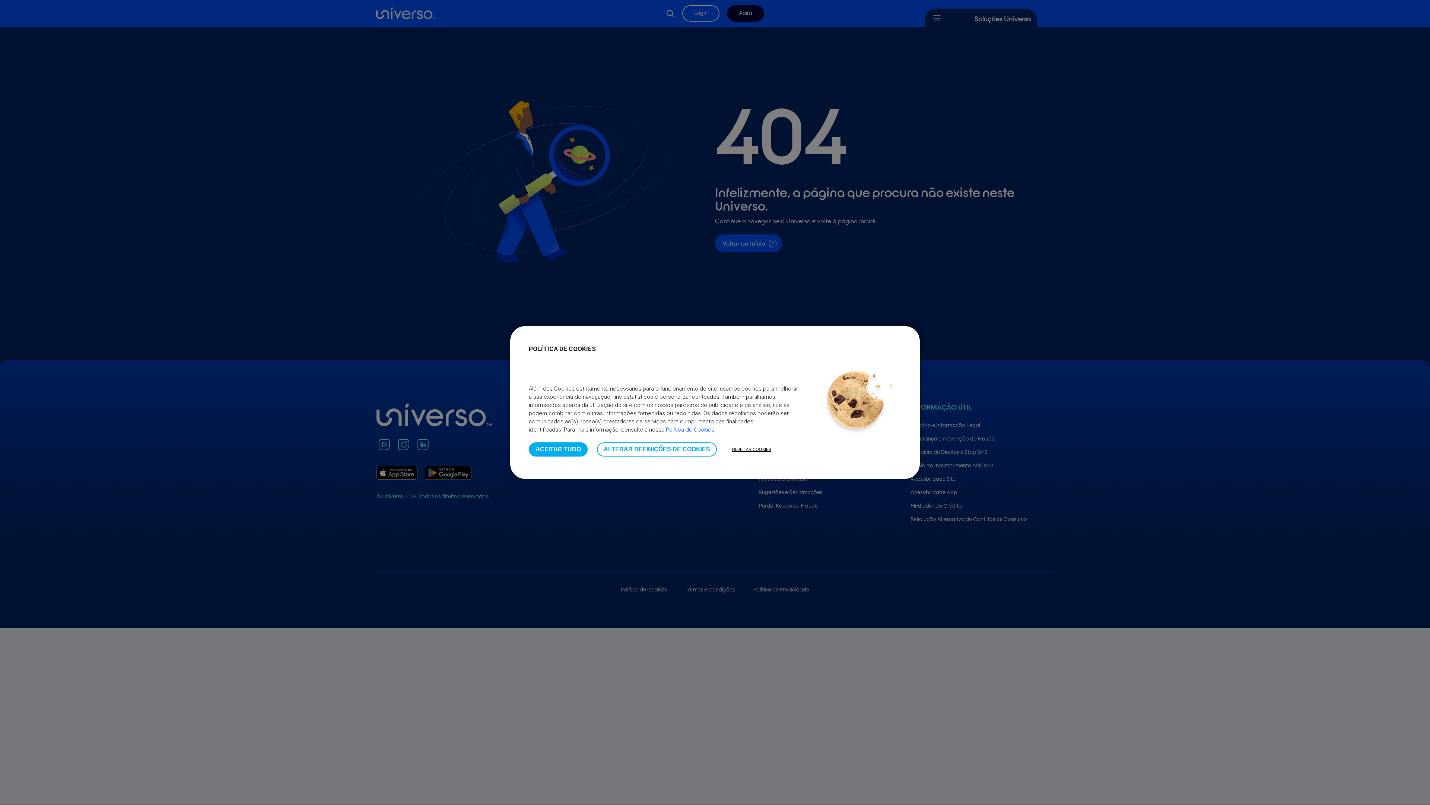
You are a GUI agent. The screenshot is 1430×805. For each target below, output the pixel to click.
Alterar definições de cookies (657, 449)
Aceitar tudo (558, 449)
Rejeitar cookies (751, 449)
